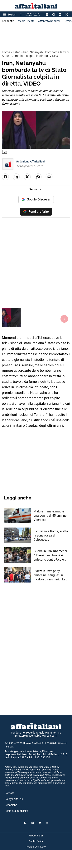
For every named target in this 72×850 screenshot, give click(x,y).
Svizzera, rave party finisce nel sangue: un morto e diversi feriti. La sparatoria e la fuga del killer (49, 575)
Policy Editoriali (14, 799)
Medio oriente (26, 21)
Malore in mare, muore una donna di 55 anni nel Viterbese (50, 516)
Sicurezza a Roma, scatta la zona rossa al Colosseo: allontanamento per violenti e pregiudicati (51, 535)
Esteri (16, 52)
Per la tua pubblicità (16, 810)
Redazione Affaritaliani (30, 161)
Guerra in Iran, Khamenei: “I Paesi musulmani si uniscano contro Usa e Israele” (51, 555)
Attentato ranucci (49, 21)
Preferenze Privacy (36, 846)
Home (6, 52)
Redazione (11, 804)
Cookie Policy (36, 841)
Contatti (9, 793)
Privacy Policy (36, 835)
